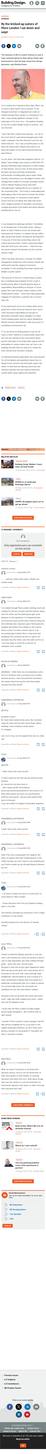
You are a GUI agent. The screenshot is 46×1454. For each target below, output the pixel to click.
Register (29, 554)
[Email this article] (19, 46)
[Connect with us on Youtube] (27, 1414)
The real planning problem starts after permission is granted (27, 1165)
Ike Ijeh (42, 470)
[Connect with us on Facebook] (10, 1407)
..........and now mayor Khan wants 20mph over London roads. (20, 580)
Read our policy (23, 1439)
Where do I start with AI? (26, 1145)
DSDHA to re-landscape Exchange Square (25, 483)
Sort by (4, 561)
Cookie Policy (33, 1428)
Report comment (23, 587)
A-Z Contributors (11, 1383)
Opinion (5, 18)
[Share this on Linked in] (14, 46)
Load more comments (23, 1105)
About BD (23, 1431)
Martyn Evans (8, 37)
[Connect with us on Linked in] (27, 1407)
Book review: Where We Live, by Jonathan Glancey (29, 1127)
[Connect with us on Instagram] (19, 1414)
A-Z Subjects (10, 1379)
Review (19, 1123)
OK (23, 1445)
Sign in (13, 41)
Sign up (7, 1226)
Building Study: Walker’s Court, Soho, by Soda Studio (28, 465)
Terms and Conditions (14, 1428)
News (18, 479)
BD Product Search (12, 1388)
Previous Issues (11, 1375)
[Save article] (42, 46)
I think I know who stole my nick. (14, 829)
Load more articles (23, 518)
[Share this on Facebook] (3, 46)
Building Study (21, 461)
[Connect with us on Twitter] (18, 1407)
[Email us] (36, 1407)
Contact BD (35, 1431)
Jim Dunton (41, 507)
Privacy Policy (9, 1431)
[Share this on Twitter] (9, 46)
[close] (44, 41)
